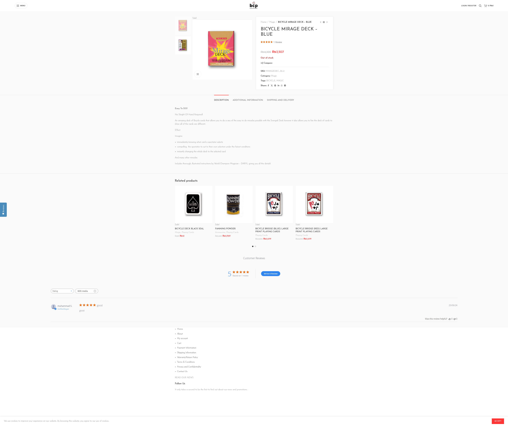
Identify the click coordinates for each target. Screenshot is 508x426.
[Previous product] (320, 22)
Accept (497, 421)
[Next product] (327, 22)
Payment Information (186, 348)
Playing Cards (188, 232)
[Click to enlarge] (197, 74)
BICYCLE (270, 81)
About (180, 334)
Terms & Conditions (186, 362)
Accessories (220, 232)
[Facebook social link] (268, 86)
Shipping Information (186, 353)
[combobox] (62, 291)
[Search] (480, 5)
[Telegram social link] (285, 86)
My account (182, 338)
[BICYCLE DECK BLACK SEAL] (193, 204)
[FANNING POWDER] (234, 204)
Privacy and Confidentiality (189, 367)
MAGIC (280, 81)
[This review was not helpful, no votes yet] (454, 318)
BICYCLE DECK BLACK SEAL (189, 229)
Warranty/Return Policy (187, 357)
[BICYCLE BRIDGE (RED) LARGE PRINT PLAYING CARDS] (314, 204)
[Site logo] (254, 6)
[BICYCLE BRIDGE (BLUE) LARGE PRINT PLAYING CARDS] (274, 204)
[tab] (221, 99)
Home (263, 22)
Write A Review (270, 273)
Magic (272, 22)
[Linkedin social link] (278, 86)
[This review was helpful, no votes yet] (450, 318)
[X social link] (271, 86)
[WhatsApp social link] (281, 86)
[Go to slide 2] (255, 246)
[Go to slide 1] (252, 246)
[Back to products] (323, 22)
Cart (179, 343)
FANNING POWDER (225, 229)
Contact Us (182, 371)
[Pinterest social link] (275, 86)
